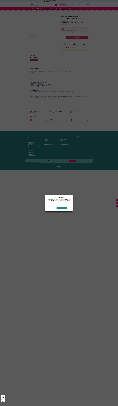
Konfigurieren (54, 208)
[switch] (3, 401)
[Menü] (4, 395)
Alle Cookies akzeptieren (61, 208)
